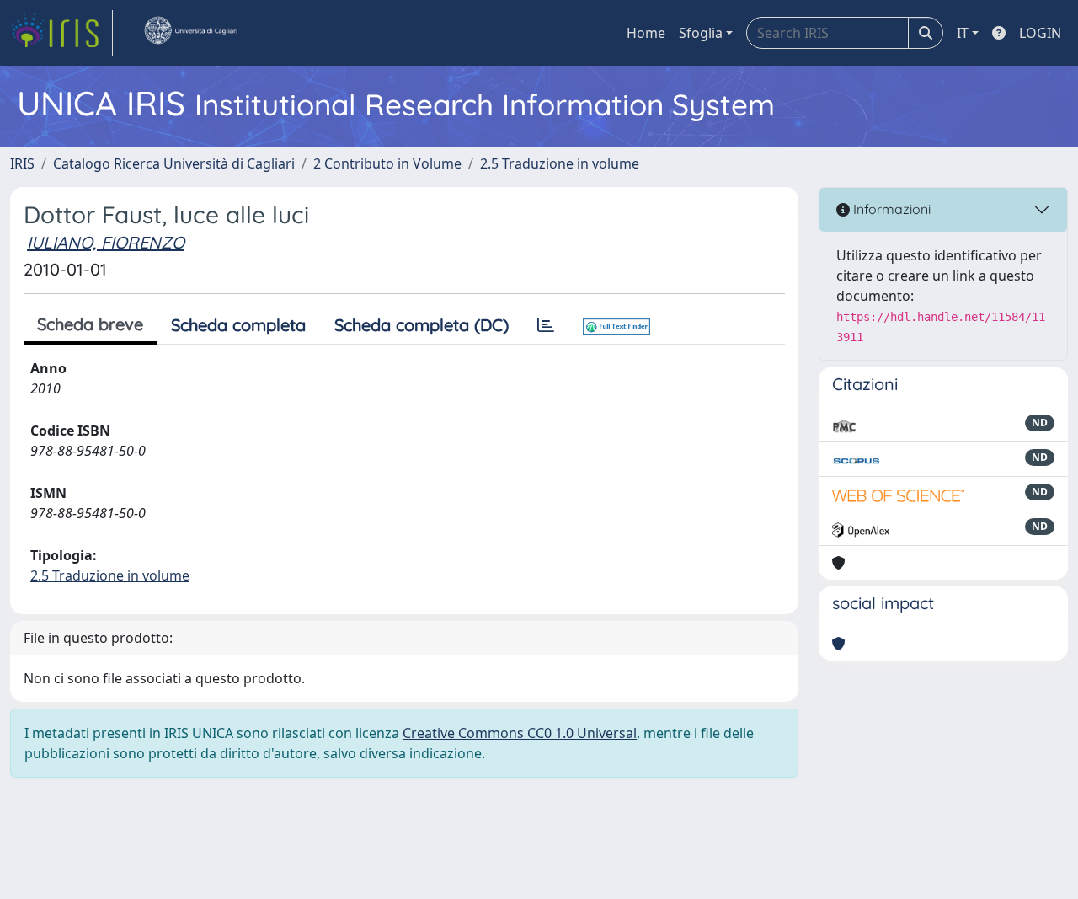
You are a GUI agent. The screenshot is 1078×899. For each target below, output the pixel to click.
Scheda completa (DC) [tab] (421, 324)
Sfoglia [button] (701, 33)
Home (646, 33)
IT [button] (963, 33)
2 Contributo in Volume (387, 163)
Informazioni (890, 209)
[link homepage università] (190, 33)
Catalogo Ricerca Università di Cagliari (174, 163)
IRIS (22, 163)
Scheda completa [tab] (238, 324)
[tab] (545, 325)
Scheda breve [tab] (90, 323)
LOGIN (1040, 33)
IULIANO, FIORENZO (105, 242)
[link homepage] (61, 33)
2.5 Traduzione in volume (559, 163)
